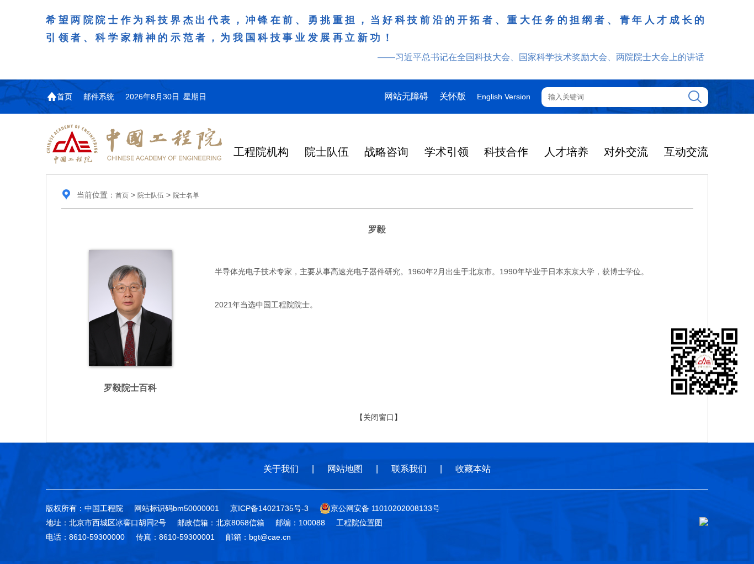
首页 (64, 96)
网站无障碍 (406, 96)
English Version (503, 96)
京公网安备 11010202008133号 (385, 508)
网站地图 (345, 468)
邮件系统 (98, 96)
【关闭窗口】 (378, 417)
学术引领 (446, 152)
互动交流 (686, 152)
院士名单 (186, 195)
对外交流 (626, 152)
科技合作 (506, 152)
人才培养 (566, 152)
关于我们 (281, 468)
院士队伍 (327, 152)
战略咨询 (386, 152)
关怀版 (452, 96)
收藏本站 (473, 468)
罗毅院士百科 (130, 387)
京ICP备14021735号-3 (269, 508)
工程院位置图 (359, 522)
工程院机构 (261, 152)
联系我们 (409, 468)
